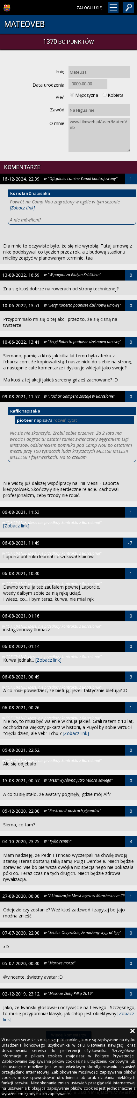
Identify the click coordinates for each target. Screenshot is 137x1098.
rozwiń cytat (65, 420)
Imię (59, 72)
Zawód (57, 110)
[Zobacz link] (22, 208)
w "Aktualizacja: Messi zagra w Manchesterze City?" (87, 895)
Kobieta (116, 95)
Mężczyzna (86, 95)
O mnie (56, 123)
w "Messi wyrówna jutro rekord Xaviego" (78, 780)
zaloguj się (89, 7)
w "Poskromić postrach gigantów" (72, 810)
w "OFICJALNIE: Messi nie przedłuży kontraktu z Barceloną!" (52, 522)
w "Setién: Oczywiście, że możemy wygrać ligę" (82, 932)
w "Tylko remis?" (58, 840)
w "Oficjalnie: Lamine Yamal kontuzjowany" (81, 178)
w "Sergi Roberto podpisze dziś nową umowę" (82, 305)
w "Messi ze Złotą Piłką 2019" (68, 993)
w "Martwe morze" (60, 962)
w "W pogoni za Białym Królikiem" (72, 274)
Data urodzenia (48, 85)
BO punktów (68, 41)
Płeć (59, 97)
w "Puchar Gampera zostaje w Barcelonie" (79, 396)
